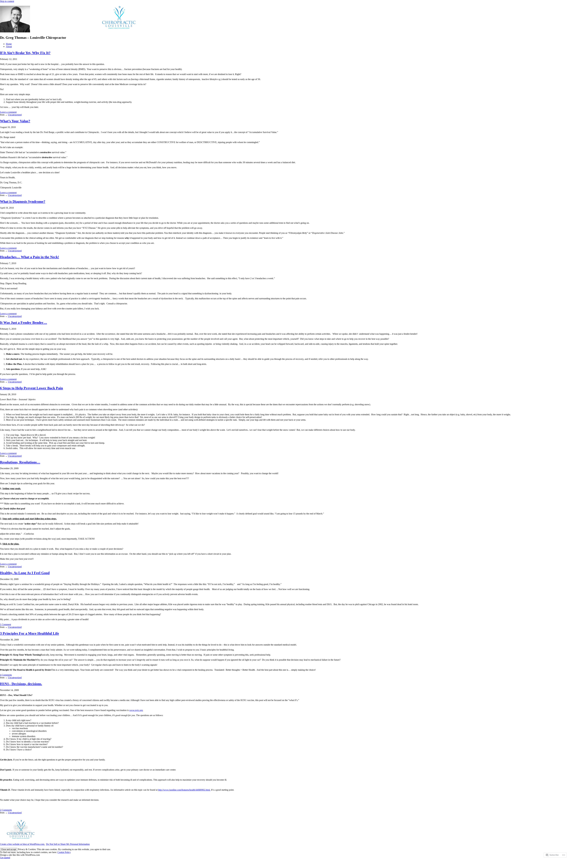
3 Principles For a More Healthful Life (29, 633)
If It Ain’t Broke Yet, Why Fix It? (25, 53)
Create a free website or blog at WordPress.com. (22, 844)
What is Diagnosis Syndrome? (22, 201)
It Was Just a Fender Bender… (23, 322)
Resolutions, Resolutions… (20, 462)
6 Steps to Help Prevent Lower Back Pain (31, 388)
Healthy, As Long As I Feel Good (25, 573)
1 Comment (5, 624)
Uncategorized (15, 114)
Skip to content (7, 1)
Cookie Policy (64, 852)
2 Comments (6, 810)
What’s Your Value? (15, 121)
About (9, 46)
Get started (5, 857)
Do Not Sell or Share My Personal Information (68, 844)
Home (9, 44)
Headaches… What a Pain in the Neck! (29, 257)
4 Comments (6, 675)
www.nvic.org (136, 710)
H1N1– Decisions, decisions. (21, 684)
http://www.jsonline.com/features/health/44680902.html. (184, 790)
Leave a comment (8, 112)
